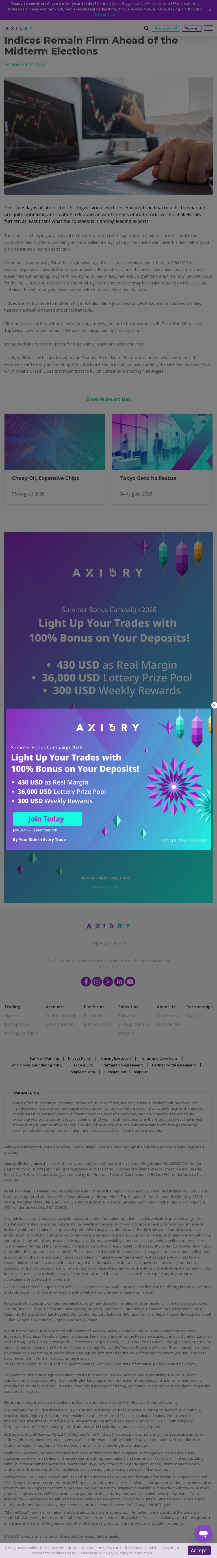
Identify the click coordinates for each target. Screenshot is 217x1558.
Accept (199, 1550)
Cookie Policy (117, 1552)
